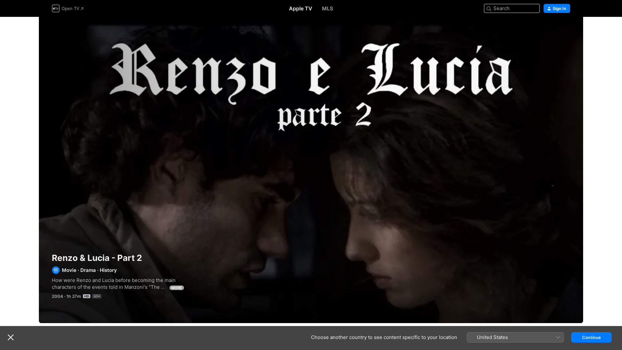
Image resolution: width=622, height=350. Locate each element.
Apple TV (300, 8)
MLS (327, 8)
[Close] (11, 337)
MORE (176, 288)
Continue (591, 337)
